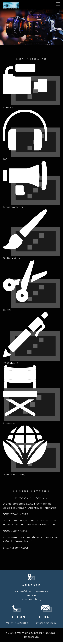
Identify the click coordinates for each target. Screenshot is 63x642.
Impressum (31, 637)
